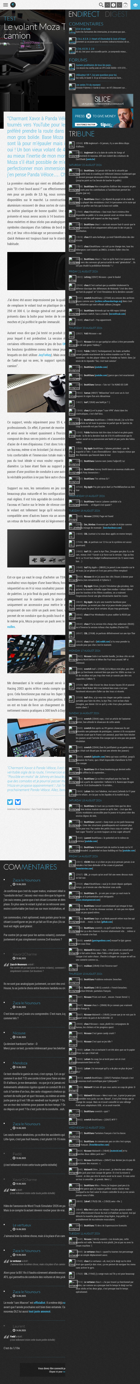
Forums (78, 60)
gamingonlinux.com (101, 940)
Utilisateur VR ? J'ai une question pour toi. (96, 74)
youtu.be (90, 159)
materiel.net (116, 1150)
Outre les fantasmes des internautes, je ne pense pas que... (101, 31)
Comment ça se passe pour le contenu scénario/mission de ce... (103, 41)
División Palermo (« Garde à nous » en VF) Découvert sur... (101, 87)
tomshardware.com (112, 527)
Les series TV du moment (88, 84)
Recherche (101, 5)
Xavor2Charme (32, 42)
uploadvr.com (98, 756)
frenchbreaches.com (99, 1144)
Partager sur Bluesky (18, 802)
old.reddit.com (103, 641)
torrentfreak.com (117, 313)
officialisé (39, 1302)
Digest (116, 14)
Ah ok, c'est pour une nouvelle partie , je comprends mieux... (101, 51)
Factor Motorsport (62, 809)
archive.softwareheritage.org (108, 301)
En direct (84, 14)
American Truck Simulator (18, 809)
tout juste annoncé (39, 1311)
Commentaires (86, 24)
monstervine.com (84, 868)
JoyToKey (44, 355)
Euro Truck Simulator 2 (42, 809)
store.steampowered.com (88, 899)
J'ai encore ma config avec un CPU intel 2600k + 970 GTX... (101, 68)
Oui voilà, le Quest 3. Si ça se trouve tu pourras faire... (99, 77)
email (28, 46)
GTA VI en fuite (83, 28)
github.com (107, 921)
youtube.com (101, 367)
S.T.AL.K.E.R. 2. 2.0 (85, 48)
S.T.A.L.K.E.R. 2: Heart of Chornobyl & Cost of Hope (101, 38)
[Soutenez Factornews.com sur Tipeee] (102, 126)
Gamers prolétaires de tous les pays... (94, 65)
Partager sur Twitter (10, 802)
